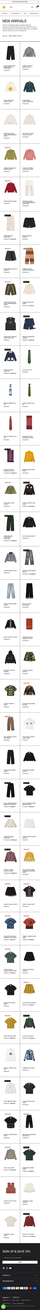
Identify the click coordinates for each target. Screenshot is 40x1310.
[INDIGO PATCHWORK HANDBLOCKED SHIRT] (11, 938)
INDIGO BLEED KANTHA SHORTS (10, 269)
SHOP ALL (5, 13)
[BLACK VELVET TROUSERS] (29, 605)
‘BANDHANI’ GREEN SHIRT (28, 1168)
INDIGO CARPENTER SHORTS (28, 337)
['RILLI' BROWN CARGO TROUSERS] (11, 738)
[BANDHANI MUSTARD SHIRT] (29, 471)
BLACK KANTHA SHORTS (26, 236)
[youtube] (10, 1268)
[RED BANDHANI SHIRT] (11, 202)
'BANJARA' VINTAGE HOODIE (9, 671)
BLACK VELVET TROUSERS (26, 604)
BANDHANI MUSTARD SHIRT (28, 470)
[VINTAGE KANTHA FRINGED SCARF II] (11, 471)
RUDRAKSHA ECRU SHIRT (28, 303)
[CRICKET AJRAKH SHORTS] (29, 672)
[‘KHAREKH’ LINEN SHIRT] (11, 1236)
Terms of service (25, 1300)
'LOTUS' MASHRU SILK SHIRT (28, 503)
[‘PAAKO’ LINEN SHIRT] (29, 905)
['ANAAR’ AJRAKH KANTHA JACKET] (11, 871)
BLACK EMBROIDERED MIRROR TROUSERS (10, 804)
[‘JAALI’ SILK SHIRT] (11, 1169)
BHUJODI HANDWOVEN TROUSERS (29, 1135)
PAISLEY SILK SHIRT (28, 1234)
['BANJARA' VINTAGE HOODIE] (11, 672)
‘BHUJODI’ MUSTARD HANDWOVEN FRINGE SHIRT (28, 871)
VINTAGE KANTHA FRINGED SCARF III (27, 437)
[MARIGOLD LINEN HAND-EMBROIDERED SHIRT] (11, 136)
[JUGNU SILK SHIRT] (29, 1037)
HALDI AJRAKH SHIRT (10, 1036)
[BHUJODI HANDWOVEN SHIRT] (11, 1136)
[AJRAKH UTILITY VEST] (11, 1202)
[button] (11, 7)
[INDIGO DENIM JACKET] (11, 572)
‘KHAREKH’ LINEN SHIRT (9, 1235)
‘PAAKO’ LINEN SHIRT (28, 904)
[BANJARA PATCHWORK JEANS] (29, 572)
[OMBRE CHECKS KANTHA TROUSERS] (29, 271)
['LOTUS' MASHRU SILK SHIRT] (29, 505)
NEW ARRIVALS (15, 13)
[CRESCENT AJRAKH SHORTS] (29, 971)
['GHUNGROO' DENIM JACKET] (29, 772)
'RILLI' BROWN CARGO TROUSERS (10, 737)
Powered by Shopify (29, 1305)
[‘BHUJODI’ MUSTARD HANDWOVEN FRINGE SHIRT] (29, 872)
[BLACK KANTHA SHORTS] (29, 237)
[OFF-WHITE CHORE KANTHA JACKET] (29, 135)
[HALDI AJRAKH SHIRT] (11, 1037)
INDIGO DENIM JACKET (10, 570)
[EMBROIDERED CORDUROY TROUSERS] (11, 539)
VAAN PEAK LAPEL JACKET (9, 503)
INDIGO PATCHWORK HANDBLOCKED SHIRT (10, 937)
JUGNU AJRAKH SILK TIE (28, 403)
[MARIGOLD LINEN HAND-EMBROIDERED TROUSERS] (29, 204)
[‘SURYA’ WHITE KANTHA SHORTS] (29, 838)
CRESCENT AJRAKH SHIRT (9, 1003)
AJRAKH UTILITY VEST (10, 1201)
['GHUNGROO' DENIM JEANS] (11, 772)
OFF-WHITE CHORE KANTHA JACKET (28, 134)
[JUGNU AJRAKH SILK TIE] (29, 405)
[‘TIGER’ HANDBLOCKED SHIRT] (29, 938)
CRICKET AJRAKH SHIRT (9, 704)
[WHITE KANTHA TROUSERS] (11, 237)
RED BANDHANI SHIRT (10, 201)
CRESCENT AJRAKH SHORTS (28, 970)
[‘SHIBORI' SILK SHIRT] (29, 1069)
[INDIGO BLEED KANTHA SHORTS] (11, 271)
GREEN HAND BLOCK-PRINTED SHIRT (10, 168)
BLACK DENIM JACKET (28, 536)
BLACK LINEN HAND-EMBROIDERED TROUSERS (10, 67)
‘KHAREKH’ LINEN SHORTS (27, 1201)
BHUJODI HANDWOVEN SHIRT (10, 1135)
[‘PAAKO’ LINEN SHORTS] (11, 905)
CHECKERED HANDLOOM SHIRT (27, 101)
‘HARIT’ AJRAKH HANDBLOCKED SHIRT (10, 970)
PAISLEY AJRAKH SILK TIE (10, 437)
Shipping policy (6, 1303)
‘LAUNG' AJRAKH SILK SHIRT (28, 1102)
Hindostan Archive (15, 1305)
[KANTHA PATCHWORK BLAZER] (29, 705)
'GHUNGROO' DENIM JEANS (9, 770)
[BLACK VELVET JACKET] (11, 638)
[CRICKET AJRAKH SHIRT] (11, 705)
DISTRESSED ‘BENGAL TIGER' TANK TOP (10, 337)
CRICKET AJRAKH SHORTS (27, 671)
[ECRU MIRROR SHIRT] (11, 1102)
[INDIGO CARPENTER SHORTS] (29, 338)
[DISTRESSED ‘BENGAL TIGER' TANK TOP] (11, 338)
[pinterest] (3, 1268)
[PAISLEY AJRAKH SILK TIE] (11, 438)
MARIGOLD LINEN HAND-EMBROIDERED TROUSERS (28, 202)
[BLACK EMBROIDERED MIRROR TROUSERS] (11, 805)
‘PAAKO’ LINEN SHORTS (10, 904)
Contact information (18, 1303)
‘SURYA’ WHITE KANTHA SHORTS (29, 837)
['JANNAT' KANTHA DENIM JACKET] (29, 67)
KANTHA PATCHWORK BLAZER (28, 704)
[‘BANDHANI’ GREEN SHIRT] (29, 1169)
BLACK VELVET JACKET (10, 637)
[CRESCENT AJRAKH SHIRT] (11, 1004)
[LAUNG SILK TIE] (29, 371)
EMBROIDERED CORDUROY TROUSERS (8, 537)
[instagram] (7, 1268)
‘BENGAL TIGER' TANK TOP (10, 1068)
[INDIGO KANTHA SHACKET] (11, 372)
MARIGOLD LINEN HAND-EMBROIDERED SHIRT (10, 135)
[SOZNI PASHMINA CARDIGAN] (11, 838)
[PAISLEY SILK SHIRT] (29, 1235)
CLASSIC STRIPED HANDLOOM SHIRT (27, 168)
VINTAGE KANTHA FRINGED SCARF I (27, 637)
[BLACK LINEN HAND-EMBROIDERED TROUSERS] (11, 68)
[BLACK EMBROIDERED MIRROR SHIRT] (29, 805)
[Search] (32, 7)
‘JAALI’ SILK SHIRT (9, 1168)
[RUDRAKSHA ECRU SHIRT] (29, 304)
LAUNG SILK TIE (27, 370)
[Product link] (11, 53)
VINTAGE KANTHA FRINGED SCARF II (9, 470)
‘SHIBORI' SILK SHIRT (28, 1068)
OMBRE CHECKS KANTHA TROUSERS (28, 269)
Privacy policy (15, 1300)
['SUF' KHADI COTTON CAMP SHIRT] (29, 738)
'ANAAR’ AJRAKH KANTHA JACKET (8, 870)
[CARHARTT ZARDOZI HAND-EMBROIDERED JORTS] (11, 305)
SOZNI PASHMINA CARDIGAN (9, 837)
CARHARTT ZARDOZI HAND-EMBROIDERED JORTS (10, 303)
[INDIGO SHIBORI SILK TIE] (11, 405)
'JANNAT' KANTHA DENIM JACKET (27, 66)
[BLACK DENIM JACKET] (29, 537)
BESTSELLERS (34, 13)
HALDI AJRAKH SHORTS (29, 1003)
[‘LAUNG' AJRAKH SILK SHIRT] (29, 1103)
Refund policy (6, 1300)
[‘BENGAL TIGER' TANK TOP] (11, 1070)
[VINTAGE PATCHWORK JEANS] (11, 605)
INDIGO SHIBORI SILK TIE (10, 403)
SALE (25, 13)
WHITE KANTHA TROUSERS (8, 236)
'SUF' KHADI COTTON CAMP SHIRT (28, 737)
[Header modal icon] (11, 7)
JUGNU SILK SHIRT (27, 1036)
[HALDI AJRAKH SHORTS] (29, 1004)
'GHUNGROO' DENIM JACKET (28, 770)
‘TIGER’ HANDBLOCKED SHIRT (29, 937)
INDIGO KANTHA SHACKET (8, 370)
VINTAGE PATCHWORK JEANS (10, 604)
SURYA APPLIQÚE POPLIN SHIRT (9, 101)
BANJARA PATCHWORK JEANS (29, 571)
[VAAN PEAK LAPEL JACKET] (11, 505)
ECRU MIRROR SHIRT (10, 1101)
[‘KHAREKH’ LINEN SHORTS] (29, 1203)
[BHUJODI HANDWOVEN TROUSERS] (29, 1136)
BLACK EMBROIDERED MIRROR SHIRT (29, 804)
